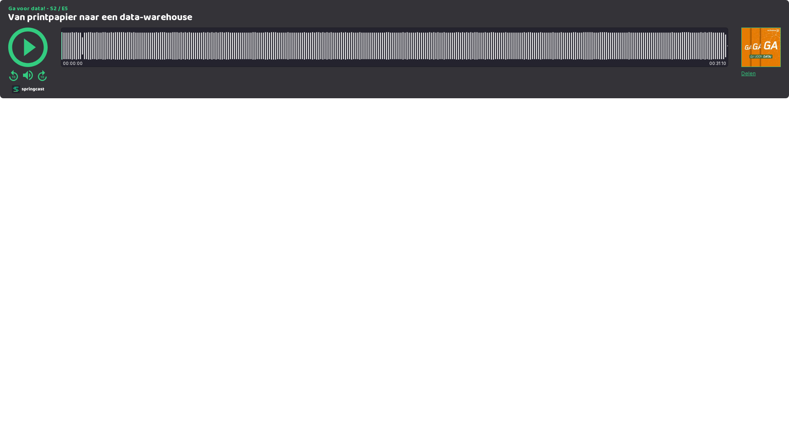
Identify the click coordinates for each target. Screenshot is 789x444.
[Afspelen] (28, 47)
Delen (748, 73)
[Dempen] (28, 75)
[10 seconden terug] (13, 75)
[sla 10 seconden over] (42, 75)
